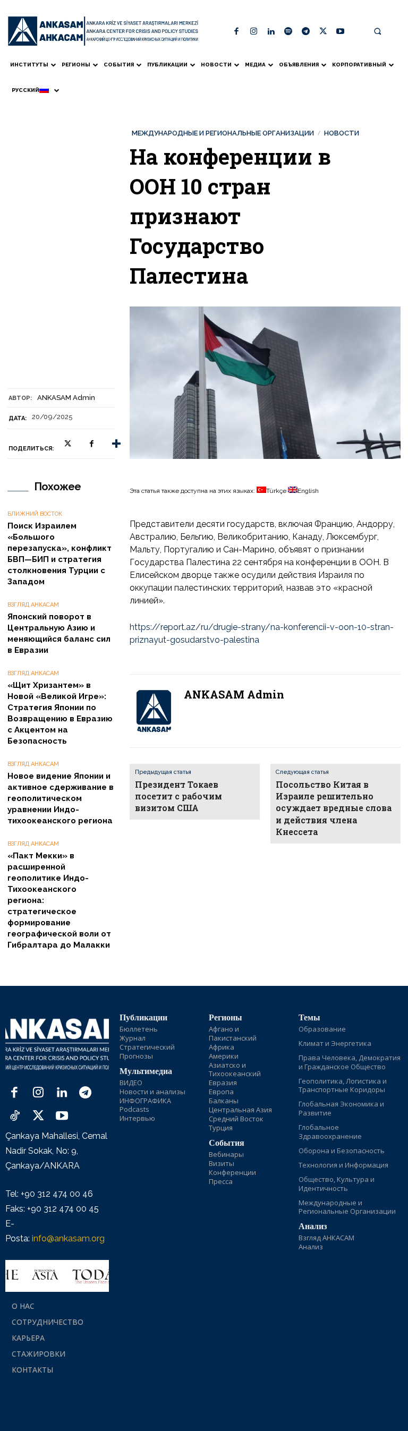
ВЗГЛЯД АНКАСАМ (33, 604)
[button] (378, 31)
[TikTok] (14, 1117)
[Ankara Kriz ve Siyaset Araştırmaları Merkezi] (103, 31)
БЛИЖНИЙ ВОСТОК (34, 513)
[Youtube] (340, 32)
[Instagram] (254, 32)
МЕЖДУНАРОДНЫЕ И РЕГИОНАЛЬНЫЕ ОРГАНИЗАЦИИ (223, 133)
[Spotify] (289, 32)
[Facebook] (237, 32)
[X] (323, 32)
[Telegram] (306, 32)
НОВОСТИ (341, 133)
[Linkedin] (271, 32)
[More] (116, 444)
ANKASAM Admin (66, 398)
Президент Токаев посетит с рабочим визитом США (178, 796)
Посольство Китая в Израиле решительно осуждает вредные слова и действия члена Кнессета (334, 808)
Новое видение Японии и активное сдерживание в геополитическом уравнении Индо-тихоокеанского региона (60, 798)
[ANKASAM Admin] (153, 711)
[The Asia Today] (57, 1276)
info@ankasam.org (68, 1238)
